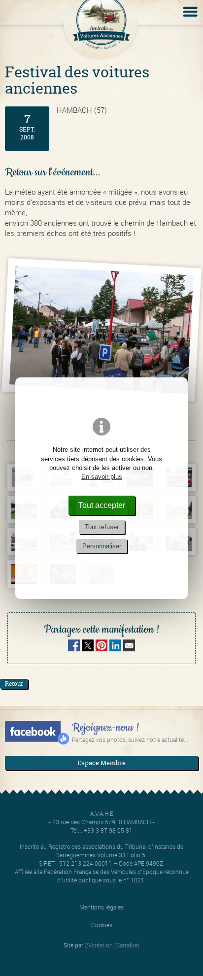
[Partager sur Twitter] (89, 648)
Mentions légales (101, 907)
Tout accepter (101, 505)
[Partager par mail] (129, 648)
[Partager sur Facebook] (74, 648)
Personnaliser (101, 546)
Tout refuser (102, 527)
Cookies (101, 925)
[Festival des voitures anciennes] (101, 330)
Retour (14, 683)
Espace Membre (101, 762)
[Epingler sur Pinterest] (101, 648)
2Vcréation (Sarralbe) (112, 945)
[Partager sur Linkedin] (115, 648)
